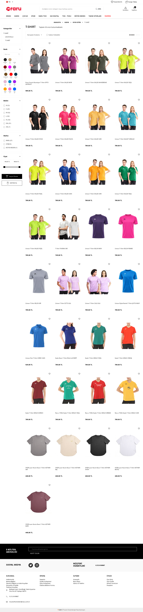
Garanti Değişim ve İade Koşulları (17, 583)
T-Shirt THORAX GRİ (61, 249)
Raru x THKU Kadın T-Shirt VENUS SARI (127, 413)
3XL (8, 127)
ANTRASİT (5, 63)
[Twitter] (30, 565)
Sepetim (42, 579)
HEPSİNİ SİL (13, 183)
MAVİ (10, 85)
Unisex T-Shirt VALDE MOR (63, 82)
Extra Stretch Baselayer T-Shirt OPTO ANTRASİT (36, 83)
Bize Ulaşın (76, 581)
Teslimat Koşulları (12, 587)
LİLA (5, 85)
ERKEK (8, 16)
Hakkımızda (10, 579)
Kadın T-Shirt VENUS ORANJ (123, 358)
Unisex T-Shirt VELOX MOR (93, 249)
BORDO (5, 70)
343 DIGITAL (54, 16)
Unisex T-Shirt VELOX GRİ (33, 303)
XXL (8, 123)
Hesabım (110, 585)
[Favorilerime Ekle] (49, 43)
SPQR (33, 16)
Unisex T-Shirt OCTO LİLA (63, 303)
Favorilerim (118, 2)
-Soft (60, 610)
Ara (99, 9)
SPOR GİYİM (77, 22)
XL (8, 120)
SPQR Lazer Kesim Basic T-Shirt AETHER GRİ (37, 468)
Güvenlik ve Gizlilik (12, 585)
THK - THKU (66, 16)
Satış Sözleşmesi (45, 583)
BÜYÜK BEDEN (80, 16)
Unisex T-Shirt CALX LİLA (92, 303)
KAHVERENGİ (5, 78)
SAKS (14, 92)
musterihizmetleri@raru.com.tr (19, 602)
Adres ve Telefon (78, 583)
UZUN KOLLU (9, 37)
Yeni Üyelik (110, 581)
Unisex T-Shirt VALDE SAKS (63, 194)
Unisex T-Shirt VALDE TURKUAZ (124, 139)
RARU (9, 140)
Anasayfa (57, 22)
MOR (14, 85)
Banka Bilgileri (10, 581)
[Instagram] (37, 565)
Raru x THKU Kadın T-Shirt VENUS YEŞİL (67, 413)
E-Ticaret (64, 610)
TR (9, 2)
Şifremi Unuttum (112, 583)
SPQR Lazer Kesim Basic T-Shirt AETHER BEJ (67, 468)
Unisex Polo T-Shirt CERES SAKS (35, 358)
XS (8, 105)
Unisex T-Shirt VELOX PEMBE (124, 249)
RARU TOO (43, 16)
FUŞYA (10, 70)
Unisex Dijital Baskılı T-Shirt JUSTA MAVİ (127, 303)
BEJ (10, 63)
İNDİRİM (108, 16)
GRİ (14, 70)
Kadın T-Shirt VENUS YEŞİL (93, 358)
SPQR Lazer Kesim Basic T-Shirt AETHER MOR (37, 525)
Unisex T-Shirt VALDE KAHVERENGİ (96, 82)
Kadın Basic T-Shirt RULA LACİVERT (66, 358)
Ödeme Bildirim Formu (47, 585)
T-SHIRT (5, 33)
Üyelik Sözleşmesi (45, 581)
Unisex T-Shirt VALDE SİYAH (34, 139)
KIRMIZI (11, 78)
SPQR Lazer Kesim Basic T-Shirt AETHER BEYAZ (127, 468)
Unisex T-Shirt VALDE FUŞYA (64, 139)
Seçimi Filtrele (13, 176)
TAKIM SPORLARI (95, 16)
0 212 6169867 (100, 565)
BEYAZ (15, 63)
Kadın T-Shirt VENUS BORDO (34, 413)
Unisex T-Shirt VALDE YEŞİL (123, 82)
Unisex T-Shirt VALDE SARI (93, 139)
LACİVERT (15, 78)
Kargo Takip (132, 2)
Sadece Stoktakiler (54, 35)
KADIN (16, 16)
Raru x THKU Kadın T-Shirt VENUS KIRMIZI (98, 413)
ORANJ (5, 92)
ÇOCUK (25, 16)
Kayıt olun (34, 553)
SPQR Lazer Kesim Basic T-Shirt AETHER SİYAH (97, 468)
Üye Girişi (110, 579)
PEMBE (10, 92)
